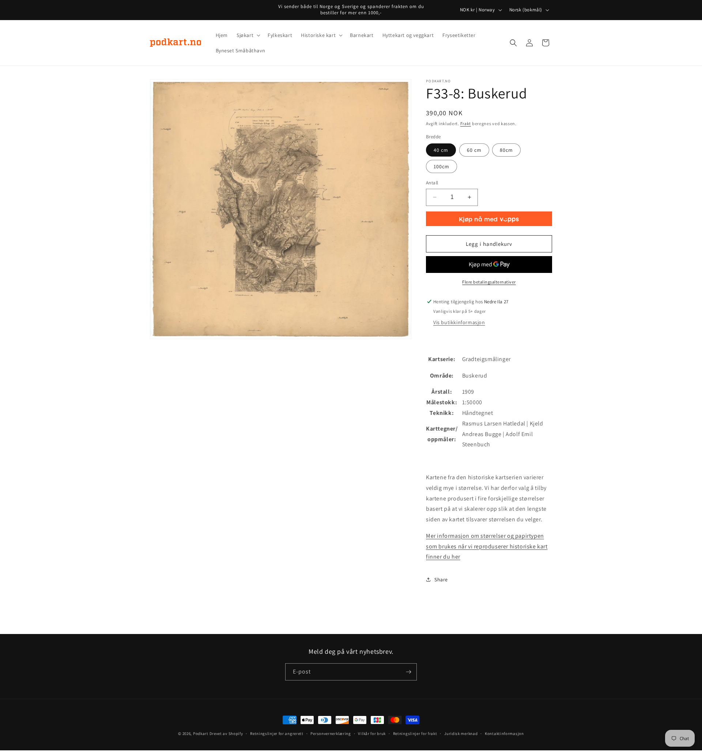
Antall (432, 183)
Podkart (200, 733)
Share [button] (441, 579)
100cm (441, 166)
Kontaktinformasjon (504, 733)
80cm (506, 150)
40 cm (441, 150)
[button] (247, 35)
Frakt (465, 123)
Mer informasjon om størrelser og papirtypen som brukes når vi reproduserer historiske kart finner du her (487, 546)
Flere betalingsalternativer (489, 282)
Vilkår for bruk (372, 733)
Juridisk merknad (461, 733)
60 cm (474, 150)
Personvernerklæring (330, 733)
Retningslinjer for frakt (415, 733)
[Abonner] (408, 671)
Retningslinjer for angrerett (276, 733)
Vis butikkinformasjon (459, 322)
